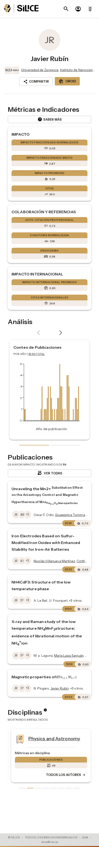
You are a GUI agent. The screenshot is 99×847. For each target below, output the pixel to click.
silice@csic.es (49, 842)
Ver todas (49, 473)
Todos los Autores (64, 775)
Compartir (36, 81)
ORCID (67, 81)
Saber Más (49, 119)
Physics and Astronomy (53, 738)
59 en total (36, 354)
